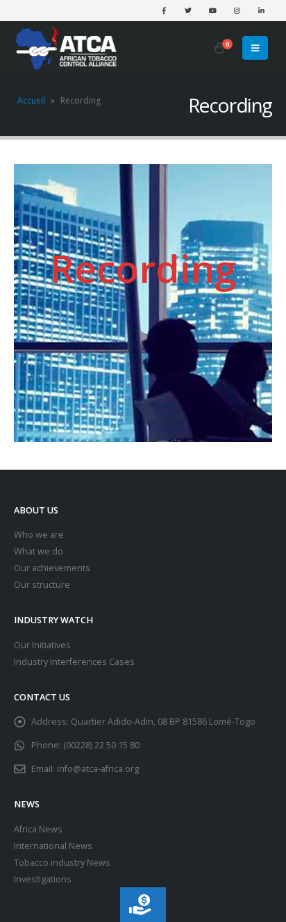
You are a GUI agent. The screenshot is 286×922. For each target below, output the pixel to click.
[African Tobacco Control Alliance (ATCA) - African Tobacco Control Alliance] (66, 48)
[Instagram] (236, 10)
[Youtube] (212, 10)
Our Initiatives (42, 645)
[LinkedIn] (261, 10)
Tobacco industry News (62, 863)
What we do (38, 551)
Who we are (39, 535)
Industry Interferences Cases (74, 662)
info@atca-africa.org (98, 769)
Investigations (43, 879)
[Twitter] (188, 10)
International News (53, 846)
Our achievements (52, 568)
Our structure (42, 585)
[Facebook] (163, 10)
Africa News (38, 829)
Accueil (31, 100)
